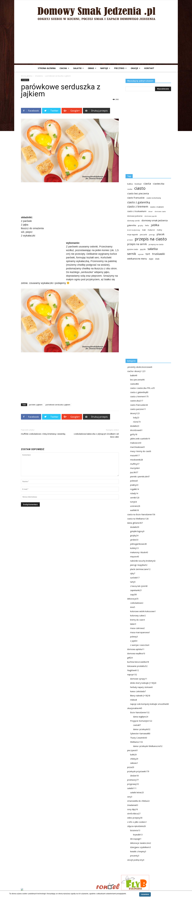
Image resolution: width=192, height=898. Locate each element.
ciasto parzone (138, 409)
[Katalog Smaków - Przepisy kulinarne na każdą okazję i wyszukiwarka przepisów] (58, 889)
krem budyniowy (133, 230)
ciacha (63, 68)
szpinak (141, 254)
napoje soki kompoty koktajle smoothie (149, 704)
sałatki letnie (137, 792)
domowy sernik (133, 220)
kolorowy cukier (138, 615)
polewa (134, 480)
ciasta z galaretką (139, 392)
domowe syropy (138, 678)
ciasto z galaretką (138, 202)
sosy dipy (132, 809)
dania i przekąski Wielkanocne (147, 746)
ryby (132, 573)
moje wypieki (132, 234)
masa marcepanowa (140, 632)
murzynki (134, 468)
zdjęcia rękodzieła (136, 826)
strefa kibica (133, 813)
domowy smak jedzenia (155, 220)
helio (147, 225)
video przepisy (134, 817)
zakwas (134, 763)
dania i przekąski (141, 729)
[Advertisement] (96, 43)
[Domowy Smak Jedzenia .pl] (96, 11)
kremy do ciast (137, 619)
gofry (133, 434)
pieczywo (119, 68)
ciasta (147, 183)
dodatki (134, 426)
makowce (135, 442)
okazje (134, 68)
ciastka (129, 189)
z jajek (133, 640)
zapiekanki (136, 590)
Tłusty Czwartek (138, 737)
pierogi (152, 235)
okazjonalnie (134, 708)
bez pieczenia (137, 379)
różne (137, 421)
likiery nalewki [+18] (140, 695)
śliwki (157, 259)
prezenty (134, 855)
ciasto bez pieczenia (138, 193)
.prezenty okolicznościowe (139, 367)
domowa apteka (135, 649)
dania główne (135, 523)
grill (130, 657)
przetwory (133, 780)
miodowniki (136, 459)
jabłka (155, 225)
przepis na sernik (137, 244)
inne (132, 607)
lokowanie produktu (137, 666)
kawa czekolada (138, 691)
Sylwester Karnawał (140, 733)
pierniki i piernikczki (140, 476)
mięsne (134, 556)
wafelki (134, 510)
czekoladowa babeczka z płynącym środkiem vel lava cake (96, 435)
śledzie (134, 775)
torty (133, 501)
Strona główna (47, 68)
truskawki (158, 253)
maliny (159, 230)
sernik (131, 253)
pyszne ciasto (132, 249)
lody (136, 417)
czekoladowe (136, 603)
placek (160, 234)
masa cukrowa (137, 628)
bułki (133, 754)
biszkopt (138, 184)
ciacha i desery (136, 371)
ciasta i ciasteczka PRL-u (142, 388)
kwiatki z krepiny (138, 851)
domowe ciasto (160, 211)
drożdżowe (136, 430)
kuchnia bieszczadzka (138, 662)
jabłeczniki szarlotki (140, 438)
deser (150, 211)
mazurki (135, 455)
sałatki (77, 68)
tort (147, 253)
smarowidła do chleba (138, 801)
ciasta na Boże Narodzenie (141, 514)
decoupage (135, 838)
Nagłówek (133, 670)
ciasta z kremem (139, 396)
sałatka (153, 248)
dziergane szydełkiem (140, 847)
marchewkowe (137, 447)
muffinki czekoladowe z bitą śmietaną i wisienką (43, 434)
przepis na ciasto (151, 238)
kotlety (134, 548)
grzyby (140, 225)
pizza (130, 767)
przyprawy (133, 784)
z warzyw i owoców (139, 645)
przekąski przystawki (138, 771)
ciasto (139, 188)
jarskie (134, 539)
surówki (134, 577)
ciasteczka (158, 183)
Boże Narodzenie (139, 712)
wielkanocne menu (137, 258)
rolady (134, 493)
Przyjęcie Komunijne (141, 721)
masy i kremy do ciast (140, 451)
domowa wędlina (136, 653)
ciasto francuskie (135, 197)
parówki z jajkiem (35, 405)
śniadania (39, 76)
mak (144, 230)
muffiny (134, 464)
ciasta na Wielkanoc (138, 518)
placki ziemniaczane (140, 569)
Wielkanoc (136, 742)
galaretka (131, 225)
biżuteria (135, 830)
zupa (151, 258)
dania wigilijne (140, 716)
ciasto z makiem (157, 207)
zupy (133, 594)
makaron (151, 230)
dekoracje (132, 598)
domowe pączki (150, 216)
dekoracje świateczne (140, 843)
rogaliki (134, 489)
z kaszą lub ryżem (138, 586)
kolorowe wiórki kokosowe (143, 611)
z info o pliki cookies (137, 822)
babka (130, 184)
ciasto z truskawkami (136, 211)
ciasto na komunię (153, 198)
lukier (133, 624)
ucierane (135, 506)
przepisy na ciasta (156, 244)
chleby (134, 758)
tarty (132, 582)
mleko (133, 699)
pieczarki (143, 234)
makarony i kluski (139, 552)
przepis (130, 240)
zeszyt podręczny (135, 860)
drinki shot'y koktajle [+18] (143, 683)
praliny (134, 485)
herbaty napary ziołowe (141, 687)
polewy (134, 636)
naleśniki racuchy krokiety (142, 560)
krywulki (138, 834)
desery (135, 413)
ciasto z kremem (137, 206)
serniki (134, 497)
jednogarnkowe (138, 544)
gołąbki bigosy (137, 531)
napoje (104, 68)
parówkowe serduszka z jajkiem (58, 405)
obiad (91, 68)
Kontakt (149, 68)
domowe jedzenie (135, 216)
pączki (143, 249)
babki (133, 375)
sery (129, 796)
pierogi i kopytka (138, 565)
